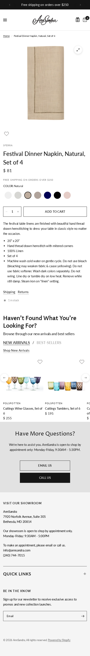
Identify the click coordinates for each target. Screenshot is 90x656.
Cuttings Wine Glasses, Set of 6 (22, 410)
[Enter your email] (82, 616)
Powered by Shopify (59, 640)
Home (6, 35)
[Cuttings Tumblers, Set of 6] (65, 379)
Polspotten (12, 403)
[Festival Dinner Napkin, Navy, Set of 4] (47, 195)
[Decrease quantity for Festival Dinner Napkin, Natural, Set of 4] (6, 211)
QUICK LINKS (17, 573)
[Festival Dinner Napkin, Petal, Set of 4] (67, 195)
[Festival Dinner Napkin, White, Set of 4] (8, 195)
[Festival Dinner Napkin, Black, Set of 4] (57, 195)
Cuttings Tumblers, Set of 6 (62, 408)
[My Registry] (77, 19)
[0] (84, 20)
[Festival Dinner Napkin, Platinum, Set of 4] (18, 195)
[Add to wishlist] (6, 133)
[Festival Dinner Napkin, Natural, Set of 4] (28, 195)
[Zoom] (78, 50)
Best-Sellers (49, 342)
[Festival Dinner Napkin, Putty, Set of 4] (38, 195)
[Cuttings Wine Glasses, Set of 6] (23, 379)
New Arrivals (16, 342)
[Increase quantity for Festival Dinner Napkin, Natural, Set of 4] (18, 211)
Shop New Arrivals (16, 350)
